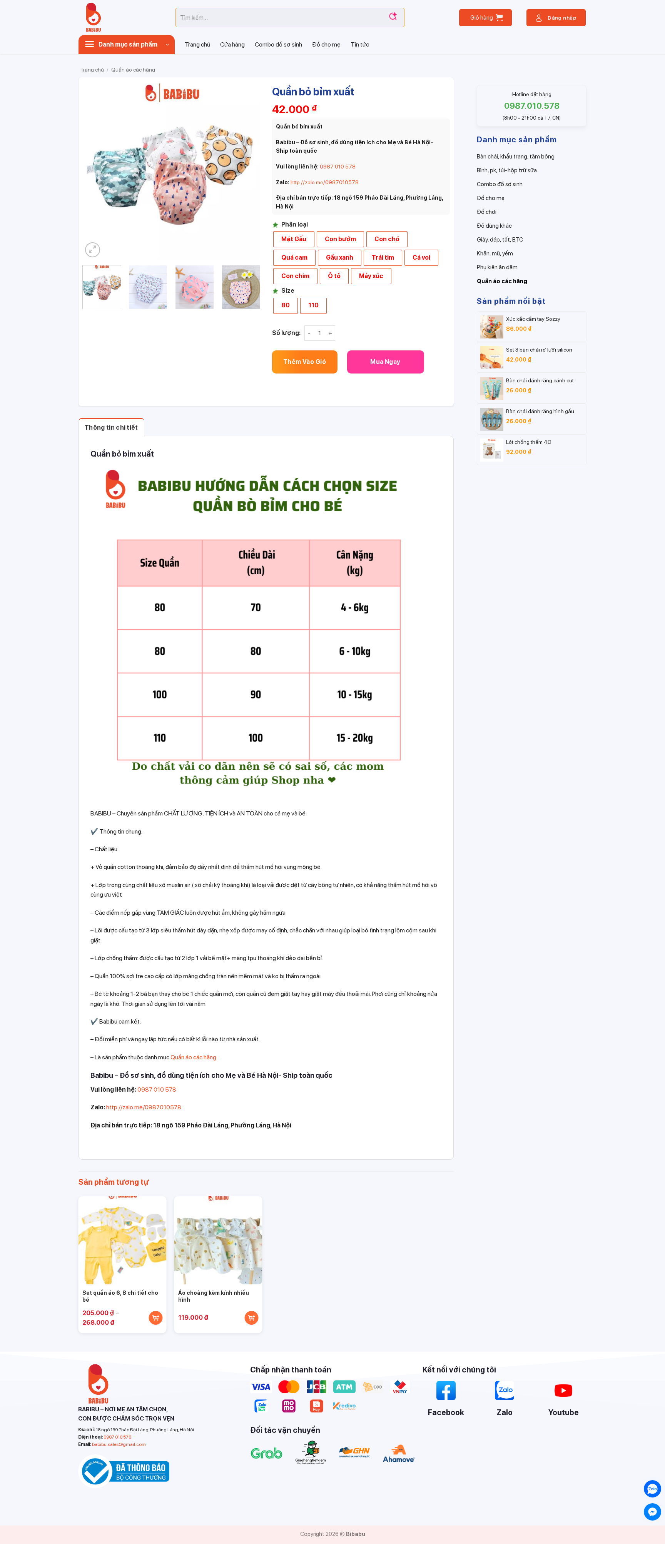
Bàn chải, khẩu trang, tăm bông (516, 156)
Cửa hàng (232, 44)
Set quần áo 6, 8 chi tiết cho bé (120, 1296)
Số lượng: (286, 333)
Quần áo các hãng (133, 70)
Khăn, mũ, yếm (495, 253)
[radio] (294, 239)
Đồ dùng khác (494, 225)
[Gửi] (393, 17)
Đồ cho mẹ (326, 44)
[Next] (247, 170)
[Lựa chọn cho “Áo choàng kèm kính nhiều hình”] (252, 1318)
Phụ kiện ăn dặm (497, 267)
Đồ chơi (486, 211)
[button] (485, 17)
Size (287, 291)
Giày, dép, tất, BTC (500, 239)
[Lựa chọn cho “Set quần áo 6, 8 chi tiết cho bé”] (156, 1318)
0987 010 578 (338, 166)
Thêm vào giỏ (304, 361)
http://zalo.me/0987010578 (325, 182)
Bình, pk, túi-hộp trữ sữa (507, 170)
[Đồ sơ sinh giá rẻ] (121, 17)
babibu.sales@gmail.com (119, 1444)
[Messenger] (652, 1512)
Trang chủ (197, 44)
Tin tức (360, 44)
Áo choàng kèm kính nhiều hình (213, 1296)
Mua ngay (385, 361)
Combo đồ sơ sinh (278, 44)
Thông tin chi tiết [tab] (111, 427)
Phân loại (294, 225)
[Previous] (95, 170)
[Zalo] (652, 1488)
